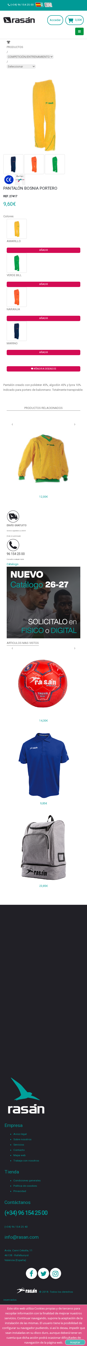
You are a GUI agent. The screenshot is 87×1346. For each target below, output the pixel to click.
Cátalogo (13, 564)
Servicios (18, 1144)
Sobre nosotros (22, 1139)
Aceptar (75, 1342)
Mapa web (19, 1155)
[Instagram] (55, 1273)
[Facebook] (31, 1273)
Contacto (19, 1150)
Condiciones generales (27, 1180)
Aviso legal (20, 1134)
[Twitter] (43, 1273)
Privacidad (19, 1191)
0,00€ (78, 19)
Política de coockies (25, 1185)
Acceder (55, 20)
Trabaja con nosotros (26, 1160)
